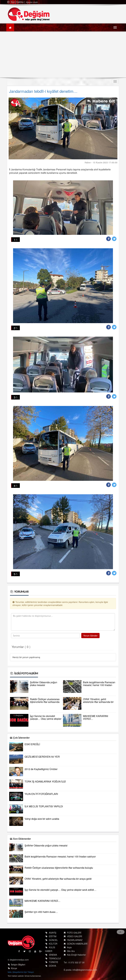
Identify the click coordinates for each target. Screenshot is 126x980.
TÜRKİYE (53, 962)
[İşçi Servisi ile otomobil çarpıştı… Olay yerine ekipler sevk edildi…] (19, 720)
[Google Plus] (40, 952)
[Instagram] (30, 952)
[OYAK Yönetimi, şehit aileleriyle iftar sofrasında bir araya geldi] (72, 703)
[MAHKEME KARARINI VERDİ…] (72, 720)
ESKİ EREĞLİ (32, 744)
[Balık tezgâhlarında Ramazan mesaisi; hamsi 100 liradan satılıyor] (72, 686)
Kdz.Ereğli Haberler (76, 954)
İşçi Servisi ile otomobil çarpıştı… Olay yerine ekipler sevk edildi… (45, 718)
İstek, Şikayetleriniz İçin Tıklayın (21, 972)
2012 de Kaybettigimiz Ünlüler (41, 769)
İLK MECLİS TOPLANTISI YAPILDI (44, 806)
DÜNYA (52, 965)
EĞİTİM (52, 936)
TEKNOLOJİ (55, 958)
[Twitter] (24, 952)
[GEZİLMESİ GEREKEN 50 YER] (16, 759)
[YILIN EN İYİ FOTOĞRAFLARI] (16, 796)
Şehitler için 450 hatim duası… (41, 912)
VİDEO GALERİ (74, 936)
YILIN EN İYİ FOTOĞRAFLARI (41, 794)
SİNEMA (53, 954)
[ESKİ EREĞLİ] (16, 746)
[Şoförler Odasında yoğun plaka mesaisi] (19, 686)
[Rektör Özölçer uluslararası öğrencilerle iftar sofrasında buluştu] (19, 703)
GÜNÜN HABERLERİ (77, 943)
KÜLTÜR (53, 943)
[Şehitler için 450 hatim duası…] (16, 914)
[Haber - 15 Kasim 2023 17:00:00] (63, 128)
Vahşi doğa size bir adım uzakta (42, 819)
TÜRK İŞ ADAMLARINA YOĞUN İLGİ (45, 781)
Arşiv (69, 947)
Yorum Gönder (90, 635)
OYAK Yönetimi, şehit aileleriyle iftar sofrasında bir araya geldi (98, 701)
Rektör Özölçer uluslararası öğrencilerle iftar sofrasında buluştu (45, 701)
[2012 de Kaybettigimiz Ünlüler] (16, 771)
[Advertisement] (63, 54)
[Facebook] (19, 952)
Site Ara (71, 951)
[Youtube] (35, 952)
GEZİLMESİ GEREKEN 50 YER (42, 756)
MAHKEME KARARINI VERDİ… (95, 717)
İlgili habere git (101, 101)
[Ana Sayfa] (29, 14)
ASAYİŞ (52, 932)
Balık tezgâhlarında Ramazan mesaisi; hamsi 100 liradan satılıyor (99, 685)
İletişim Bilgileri (18, 964)
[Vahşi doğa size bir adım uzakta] (16, 821)
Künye (14, 968)
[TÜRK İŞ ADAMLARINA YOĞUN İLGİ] (16, 784)
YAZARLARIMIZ (75, 940)
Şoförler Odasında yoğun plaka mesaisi (43, 683)
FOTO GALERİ (74, 932)
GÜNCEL (53, 940)
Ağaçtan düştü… (10, 2)
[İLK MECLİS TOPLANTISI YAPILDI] (16, 808)
